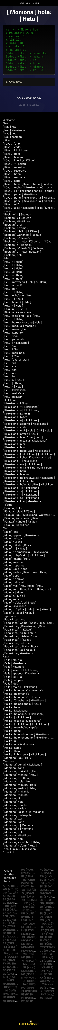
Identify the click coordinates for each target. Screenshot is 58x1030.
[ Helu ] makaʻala (13, 393)
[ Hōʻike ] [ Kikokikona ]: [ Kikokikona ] (26, 724)
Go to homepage (29, 98)
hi (6, 990)
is (22, 883)
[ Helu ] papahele (13, 339)
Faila (6, 656)
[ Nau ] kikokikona (14, 130)
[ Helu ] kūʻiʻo (11, 356)
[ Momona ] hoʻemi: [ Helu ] (20, 845)
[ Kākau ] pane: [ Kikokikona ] (21, 194)
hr (5, 997)
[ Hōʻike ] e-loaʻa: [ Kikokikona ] (22, 720)
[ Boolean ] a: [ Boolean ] (18, 244)
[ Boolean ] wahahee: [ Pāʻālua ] (23, 234)
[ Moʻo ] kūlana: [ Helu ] (17, 558)
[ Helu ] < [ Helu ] (13, 268)
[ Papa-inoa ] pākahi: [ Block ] (21, 646)
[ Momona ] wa (12, 818)
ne (24, 967)
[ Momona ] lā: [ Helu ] (16, 778)
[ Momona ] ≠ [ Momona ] (19, 828)
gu (5, 977)
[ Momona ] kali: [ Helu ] (18, 757)
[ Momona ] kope (13, 821)
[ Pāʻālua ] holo (12, 508)
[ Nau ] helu (10, 133)
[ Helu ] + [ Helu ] (13, 292)
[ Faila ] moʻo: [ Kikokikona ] (20, 686)
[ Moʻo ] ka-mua (13, 562)
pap (23, 987)
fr (4, 960)
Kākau (7, 140)
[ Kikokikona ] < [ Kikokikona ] (21, 487)
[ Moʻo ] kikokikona (14, 605)
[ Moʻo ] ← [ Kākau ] (15, 548)
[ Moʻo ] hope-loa (13, 565)
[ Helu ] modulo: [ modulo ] (19, 325)
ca (4, 912)
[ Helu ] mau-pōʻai (14, 352)
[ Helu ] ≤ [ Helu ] (13, 271)
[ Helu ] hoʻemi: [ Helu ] (17, 302)
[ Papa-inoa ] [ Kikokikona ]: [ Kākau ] (26, 626)
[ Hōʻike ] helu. (12, 707)
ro (41, 869)
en (4, 939)
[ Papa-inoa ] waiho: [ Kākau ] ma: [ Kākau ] (29, 622)
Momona (8, 761)
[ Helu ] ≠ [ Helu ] (13, 278)
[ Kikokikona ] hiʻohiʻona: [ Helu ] (23, 437)
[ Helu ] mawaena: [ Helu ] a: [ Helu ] (25, 281)
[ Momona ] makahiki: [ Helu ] (21, 771)
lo (25, 923)
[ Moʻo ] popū (11, 575)
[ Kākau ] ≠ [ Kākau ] (15, 163)
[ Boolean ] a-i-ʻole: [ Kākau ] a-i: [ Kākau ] (29, 241)
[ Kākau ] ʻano (11, 143)
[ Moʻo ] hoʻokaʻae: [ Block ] (19, 602)
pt (23, 997)
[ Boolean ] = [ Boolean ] (18, 214)
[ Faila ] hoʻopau (13, 680)
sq (42, 903)
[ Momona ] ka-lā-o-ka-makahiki (23, 811)
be (4, 899)
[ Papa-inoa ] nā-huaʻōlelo (19, 632)
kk (23, 899)
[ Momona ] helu (13, 838)
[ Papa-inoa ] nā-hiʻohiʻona (20, 636)
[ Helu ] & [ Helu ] (13, 379)
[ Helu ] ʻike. (10, 346)
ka (23, 896)
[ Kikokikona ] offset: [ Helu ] (20, 433)
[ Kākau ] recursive (14, 170)
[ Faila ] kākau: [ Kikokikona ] (20, 670)
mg (23, 933)
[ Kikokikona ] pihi (14, 443)
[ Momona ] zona (13, 767)
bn (7, 906)
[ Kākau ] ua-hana (14, 177)
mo (23, 950)
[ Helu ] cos (10, 366)
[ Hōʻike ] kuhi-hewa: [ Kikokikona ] (24, 754)
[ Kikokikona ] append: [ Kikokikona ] (25, 423)
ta (43, 923)
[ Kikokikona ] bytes (15, 416)
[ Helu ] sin (9, 362)
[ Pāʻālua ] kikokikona (16, 524)
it (22, 886)
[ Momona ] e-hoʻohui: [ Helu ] (21, 842)
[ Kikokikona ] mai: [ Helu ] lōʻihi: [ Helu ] (27, 430)
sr (41, 906)
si (42, 883)
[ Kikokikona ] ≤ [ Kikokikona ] (21, 491)
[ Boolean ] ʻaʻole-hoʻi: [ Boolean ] (23, 248)
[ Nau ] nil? (9, 126)
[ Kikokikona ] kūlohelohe (18, 481)
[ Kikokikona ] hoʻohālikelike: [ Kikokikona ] (29, 484)
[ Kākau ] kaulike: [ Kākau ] (19, 160)
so (41, 899)
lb (23, 920)
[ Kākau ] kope (11, 180)
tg (42, 930)
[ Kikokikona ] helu (14, 470)
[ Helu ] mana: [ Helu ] (16, 329)
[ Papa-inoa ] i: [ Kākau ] (18, 639)
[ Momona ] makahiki (16, 791)
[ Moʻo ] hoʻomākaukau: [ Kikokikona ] (26, 551)
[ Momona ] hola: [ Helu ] (18, 781)
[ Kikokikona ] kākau (15, 403)
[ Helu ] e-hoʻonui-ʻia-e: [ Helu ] (22, 315)
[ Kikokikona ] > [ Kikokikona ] (21, 494)
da (5, 929)
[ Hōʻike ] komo (12, 747)
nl (23, 970)
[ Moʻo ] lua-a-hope (15, 568)
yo (41, 987)
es (4, 943)
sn (41, 896)
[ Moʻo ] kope (11, 599)
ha (5, 983)
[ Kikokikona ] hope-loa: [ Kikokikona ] (26, 450)
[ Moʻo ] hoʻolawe (13, 578)
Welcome (9, 119)
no (23, 974)
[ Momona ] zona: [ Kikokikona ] (22, 764)
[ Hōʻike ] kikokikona (15, 710)
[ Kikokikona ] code (14, 427)
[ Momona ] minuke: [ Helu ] (20, 784)
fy (4, 963)
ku (23, 913)
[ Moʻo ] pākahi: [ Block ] (18, 545)
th (43, 933)
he (6, 987)
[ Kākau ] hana (12, 173)
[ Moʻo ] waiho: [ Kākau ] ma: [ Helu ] (25, 572)
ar (5, 892)
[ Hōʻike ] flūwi (12, 751)
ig (24, 879)
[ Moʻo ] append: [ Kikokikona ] (22, 535)
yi (43, 984)
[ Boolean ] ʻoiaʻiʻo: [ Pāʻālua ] (21, 231)
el (4, 936)
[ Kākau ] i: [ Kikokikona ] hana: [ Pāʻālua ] (28, 190)
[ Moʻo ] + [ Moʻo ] (13, 592)
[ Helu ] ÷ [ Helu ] (13, 319)
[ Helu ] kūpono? (13, 332)
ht (4, 1000)
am (5, 889)
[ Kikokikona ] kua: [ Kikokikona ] (23, 501)
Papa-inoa (9, 616)
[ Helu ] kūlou (11, 349)
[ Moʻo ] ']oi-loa (12, 538)
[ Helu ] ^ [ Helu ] (13, 386)
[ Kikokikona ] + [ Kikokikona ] (21, 420)
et (5, 946)
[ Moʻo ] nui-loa (12, 541)
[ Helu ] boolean (13, 396)
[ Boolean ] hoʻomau (15, 227)
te (42, 926)
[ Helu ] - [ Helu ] (13, 298)
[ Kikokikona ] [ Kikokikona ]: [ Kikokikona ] (29, 454)
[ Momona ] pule (13, 832)
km (26, 903)
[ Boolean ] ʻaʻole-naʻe (17, 238)
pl (23, 991)
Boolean (8, 211)
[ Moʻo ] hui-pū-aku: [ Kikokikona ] (24, 555)
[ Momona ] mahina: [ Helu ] (20, 774)
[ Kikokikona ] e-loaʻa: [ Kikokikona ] (25, 440)
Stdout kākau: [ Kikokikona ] (20, 848)
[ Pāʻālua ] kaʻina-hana (17, 312)
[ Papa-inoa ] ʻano (14, 619)
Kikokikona (9, 400)
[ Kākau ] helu (11, 153)
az (4, 896)
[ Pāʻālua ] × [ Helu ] (15, 308)
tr (41, 943)
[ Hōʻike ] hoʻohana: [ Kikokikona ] (23, 713)
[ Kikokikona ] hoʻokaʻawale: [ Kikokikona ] (29, 477)
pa (24, 984)
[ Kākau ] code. (12, 146)
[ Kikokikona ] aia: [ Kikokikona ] (22, 464)
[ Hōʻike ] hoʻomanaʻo (16, 693)
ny (23, 977)
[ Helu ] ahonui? (12, 285)
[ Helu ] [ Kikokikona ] (16, 342)
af (4, 885)
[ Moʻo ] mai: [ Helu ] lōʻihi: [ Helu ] (24, 585)
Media (36, 2)
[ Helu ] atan (10, 373)
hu (23, 869)
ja (23, 889)
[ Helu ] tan (10, 369)
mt (24, 960)
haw (10, 980)
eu (4, 950)
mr (25, 953)
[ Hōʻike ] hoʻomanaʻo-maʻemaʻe (23, 690)
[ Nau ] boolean (12, 136)
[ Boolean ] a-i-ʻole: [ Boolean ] (22, 251)
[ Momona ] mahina (15, 794)
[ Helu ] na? (10, 288)
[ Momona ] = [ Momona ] (19, 825)
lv (22, 930)
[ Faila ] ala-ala (12, 659)
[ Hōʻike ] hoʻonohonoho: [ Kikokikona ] (27, 734)
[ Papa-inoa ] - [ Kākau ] (17, 629)
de (4, 933)
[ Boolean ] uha (12, 224)
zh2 (43, 994)
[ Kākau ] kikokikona (15, 150)
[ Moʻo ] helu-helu (14, 582)
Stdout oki (9, 852)
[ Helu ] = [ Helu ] (13, 275)
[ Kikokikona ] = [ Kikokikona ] (21, 406)
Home (21, 2)
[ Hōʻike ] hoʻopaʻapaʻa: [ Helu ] (22, 703)
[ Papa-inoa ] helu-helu (17, 643)
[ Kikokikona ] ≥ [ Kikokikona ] (21, 497)
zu (41, 997)
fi (5, 956)
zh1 (43, 991)
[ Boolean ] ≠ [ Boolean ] (18, 217)
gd (5, 970)
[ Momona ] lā (11, 798)
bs (4, 909)
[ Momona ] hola (13, 801)
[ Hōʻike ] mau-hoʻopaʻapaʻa (20, 727)
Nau (5, 123)
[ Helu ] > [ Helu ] (13, 261)
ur (44, 957)
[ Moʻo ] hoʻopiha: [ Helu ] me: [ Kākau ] (27, 609)
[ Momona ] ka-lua (14, 808)
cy (4, 926)
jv (22, 893)
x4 (43, 970)
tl (41, 940)
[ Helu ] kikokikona (14, 389)
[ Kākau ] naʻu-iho (14, 167)
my (25, 964)
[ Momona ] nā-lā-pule (17, 815)
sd (41, 879)
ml (23, 943)
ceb (5, 916)
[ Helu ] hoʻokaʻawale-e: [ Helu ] (22, 322)
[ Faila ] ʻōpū (10, 683)
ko (23, 910)
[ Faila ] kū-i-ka (12, 676)
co (4, 919)
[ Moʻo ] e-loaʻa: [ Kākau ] (18, 612)
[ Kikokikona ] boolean (16, 474)
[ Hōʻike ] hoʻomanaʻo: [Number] (23, 697)
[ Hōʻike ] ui (9, 740)
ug (41, 950)
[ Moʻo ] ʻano (10, 531)
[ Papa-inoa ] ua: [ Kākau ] (19, 649)
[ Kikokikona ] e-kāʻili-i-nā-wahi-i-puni (27, 467)
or (24, 980)
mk (23, 940)
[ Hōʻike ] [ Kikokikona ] (17, 717)
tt (42, 947)
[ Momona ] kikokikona (17, 835)
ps (23, 994)
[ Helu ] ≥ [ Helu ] (13, 265)
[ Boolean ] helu (13, 254)
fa (5, 953)
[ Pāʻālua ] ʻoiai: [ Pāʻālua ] (19, 511)
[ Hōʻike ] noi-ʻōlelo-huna (18, 744)
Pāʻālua (7, 504)
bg (4, 902)
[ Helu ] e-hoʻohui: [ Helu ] (19, 295)
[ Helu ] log (9, 376)
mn (23, 947)
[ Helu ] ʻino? (10, 335)
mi (23, 937)
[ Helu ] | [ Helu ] (12, 383)
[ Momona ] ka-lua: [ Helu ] (19, 788)
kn (25, 906)
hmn (6, 993)
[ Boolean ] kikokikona (16, 221)
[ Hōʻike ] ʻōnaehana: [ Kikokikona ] (24, 700)
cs (4, 923)
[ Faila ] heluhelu (13, 666)
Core (28, 2)
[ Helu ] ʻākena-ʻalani (16, 359)
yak (42, 980)
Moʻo (6, 528)
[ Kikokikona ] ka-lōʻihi (17, 413)
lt (22, 926)
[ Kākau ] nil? (11, 204)
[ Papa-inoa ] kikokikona (18, 653)
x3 (43, 967)
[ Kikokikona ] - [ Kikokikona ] (21, 460)
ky (23, 916)
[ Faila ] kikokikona (14, 663)
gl (4, 973)
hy (23, 872)
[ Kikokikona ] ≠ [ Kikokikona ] (21, 410)
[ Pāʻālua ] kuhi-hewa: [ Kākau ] (22, 518)
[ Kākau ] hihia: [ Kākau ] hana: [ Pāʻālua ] (28, 184)
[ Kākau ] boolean (13, 157)
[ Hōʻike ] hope (12, 730)
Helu (6, 258)
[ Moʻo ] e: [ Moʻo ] (14, 595)
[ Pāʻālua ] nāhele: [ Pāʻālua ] (21, 521)
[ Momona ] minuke (15, 805)
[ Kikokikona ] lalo (14, 447)
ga (4, 966)
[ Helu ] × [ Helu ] (13, 305)
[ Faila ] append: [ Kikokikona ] (21, 673)
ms (23, 957)
